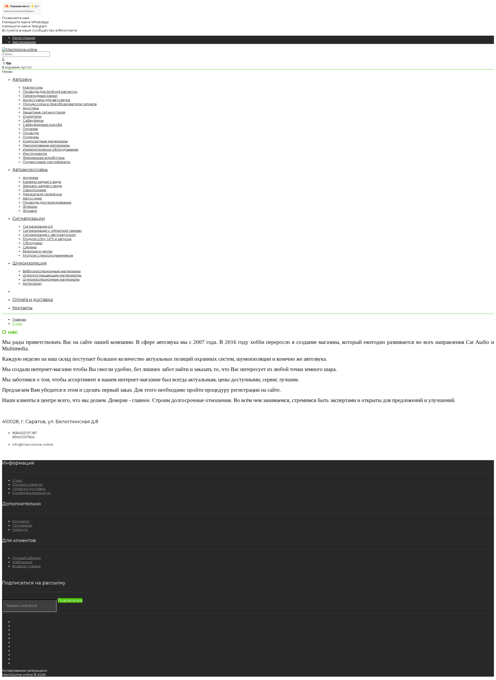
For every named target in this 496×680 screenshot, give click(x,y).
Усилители (32, 116)
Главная (19, 319)
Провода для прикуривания (47, 202)
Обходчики (32, 243)
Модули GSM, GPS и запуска (47, 239)
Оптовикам (22, 525)
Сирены (30, 247)
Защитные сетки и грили (44, 112)
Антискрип (32, 283)
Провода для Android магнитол (50, 91)
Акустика (31, 108)
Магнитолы (33, 87)
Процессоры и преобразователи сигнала (60, 104)
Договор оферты (27, 484)
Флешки (30, 206)
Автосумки (32, 198)
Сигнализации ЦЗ (38, 226)
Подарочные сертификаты (46, 162)
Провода (31, 133)
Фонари (30, 210)
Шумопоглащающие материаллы (52, 275)
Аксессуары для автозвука (46, 100)
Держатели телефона (42, 194)
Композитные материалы (45, 141)
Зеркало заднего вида (42, 186)
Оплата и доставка (28, 488)
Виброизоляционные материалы (52, 271)
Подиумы (31, 137)
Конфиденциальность (31, 493)
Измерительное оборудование (50, 149)
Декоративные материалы (46, 145)
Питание (30, 129)
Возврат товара (26, 566)
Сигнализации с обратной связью (52, 230)
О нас (17, 323)
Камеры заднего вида (42, 182)
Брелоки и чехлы (37, 251)
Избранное (22, 562)
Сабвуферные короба (42, 124)
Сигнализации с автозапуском (49, 235)
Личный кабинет (26, 558)
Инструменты (35, 153)
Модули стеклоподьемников (48, 255)
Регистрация (23, 38)
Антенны (30, 177)
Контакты (20, 521)
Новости (20, 529)
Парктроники (34, 190)
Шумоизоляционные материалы (51, 279)
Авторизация (24, 42)
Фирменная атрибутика (44, 158)
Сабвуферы (33, 120)
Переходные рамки (40, 96)
